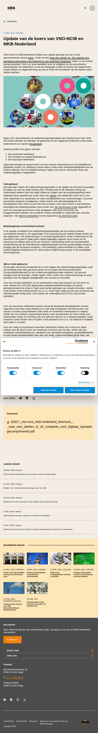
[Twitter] (33, 398)
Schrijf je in (12, 639)
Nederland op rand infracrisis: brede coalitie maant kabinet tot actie (30, 502)
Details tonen (84, 382)
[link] (13, 566)
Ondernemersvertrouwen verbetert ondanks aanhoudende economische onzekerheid (37, 529)
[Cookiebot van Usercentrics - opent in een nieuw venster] (77, 341)
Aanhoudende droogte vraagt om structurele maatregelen (26, 515)
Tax (56, 207)
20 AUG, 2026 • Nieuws (12, 498)
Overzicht (12, 21)
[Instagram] (18, 699)
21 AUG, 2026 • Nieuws (12, 484)
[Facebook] (20, 398)
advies (53, 195)
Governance (65, 207)
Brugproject (35, 144)
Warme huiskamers (28, 216)
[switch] (37, 373)
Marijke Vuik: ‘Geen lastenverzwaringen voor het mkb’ (25, 488)
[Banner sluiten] (94, 341)
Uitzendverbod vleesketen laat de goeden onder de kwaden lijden (29, 474)
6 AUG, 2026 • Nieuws (12, 512)
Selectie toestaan (48, 390)
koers (31, 58)
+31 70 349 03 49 (14, 677)
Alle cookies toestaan (79, 390)
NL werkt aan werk (67, 216)
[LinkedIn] (27, 398)
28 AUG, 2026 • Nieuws (12, 470)
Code (74, 207)
